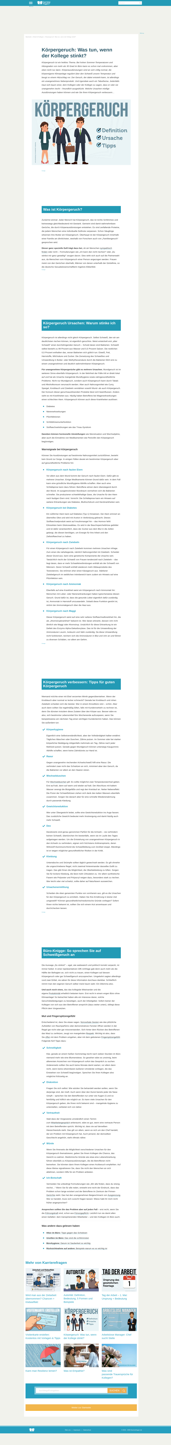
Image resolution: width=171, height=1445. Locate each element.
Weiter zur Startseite (81, 1407)
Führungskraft (51, 1213)
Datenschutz (87, 1430)
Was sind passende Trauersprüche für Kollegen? (117, 1374)
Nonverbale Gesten (90, 1022)
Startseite (28, 37)
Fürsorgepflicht (81, 1213)
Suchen (114, 1390)
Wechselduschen (58, 782)
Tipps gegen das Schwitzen (66, 1233)
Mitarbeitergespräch (60, 1122)
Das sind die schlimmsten (67, 1238)
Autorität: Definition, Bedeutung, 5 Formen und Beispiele (78, 1298)
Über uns (68, 1430)
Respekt (90, 1033)
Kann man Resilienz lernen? (41, 1370)
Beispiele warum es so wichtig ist (76, 1248)
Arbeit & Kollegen (38, 37)
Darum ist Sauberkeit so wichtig (68, 1243)
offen (47, 1037)
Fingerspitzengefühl (110, 1037)
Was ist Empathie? (74, 1370)
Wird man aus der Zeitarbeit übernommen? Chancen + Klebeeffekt (41, 1298)
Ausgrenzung (114, 1195)
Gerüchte (50, 1195)
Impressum (76, 1430)
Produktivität (54, 993)
